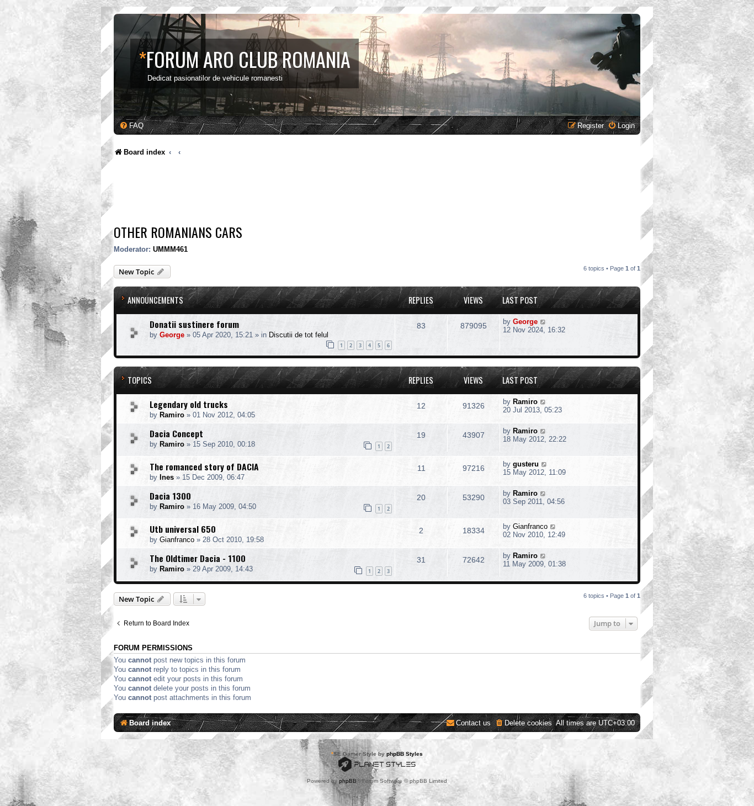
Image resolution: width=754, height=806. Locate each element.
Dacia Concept (176, 433)
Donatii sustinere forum (194, 324)
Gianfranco (177, 539)
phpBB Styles (404, 754)
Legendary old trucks (189, 404)
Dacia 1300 (170, 495)
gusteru (526, 464)
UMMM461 (170, 249)
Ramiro (172, 415)
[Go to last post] (543, 321)
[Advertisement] (315, 193)
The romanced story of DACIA (204, 466)
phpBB (348, 781)
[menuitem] (131, 126)
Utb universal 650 (183, 528)
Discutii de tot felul (298, 335)
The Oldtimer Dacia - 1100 (198, 558)
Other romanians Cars (178, 232)
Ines (167, 477)
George (172, 335)
